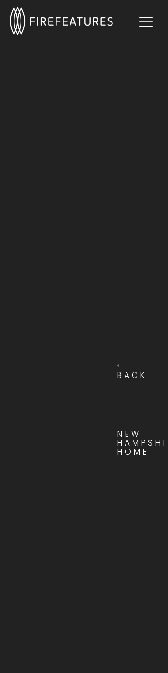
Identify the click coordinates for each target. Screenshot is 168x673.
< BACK (132, 370)
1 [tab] (137, 411)
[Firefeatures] (75, 21)
